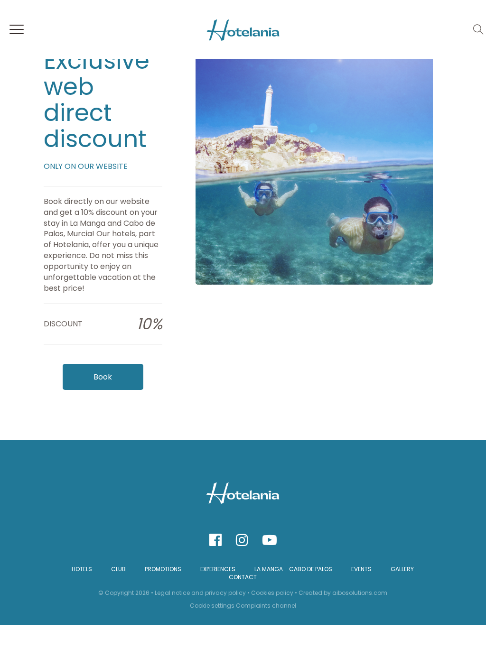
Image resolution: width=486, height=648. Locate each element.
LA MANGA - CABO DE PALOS (293, 569)
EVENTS (361, 569)
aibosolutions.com (359, 593)
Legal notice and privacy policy (200, 593)
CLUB (118, 569)
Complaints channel (266, 606)
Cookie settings (212, 606)
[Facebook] (215, 540)
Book (102, 376)
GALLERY (402, 569)
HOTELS (82, 569)
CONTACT (243, 577)
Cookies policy (272, 593)
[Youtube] (269, 540)
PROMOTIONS (163, 569)
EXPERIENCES (217, 569)
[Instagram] (242, 540)
